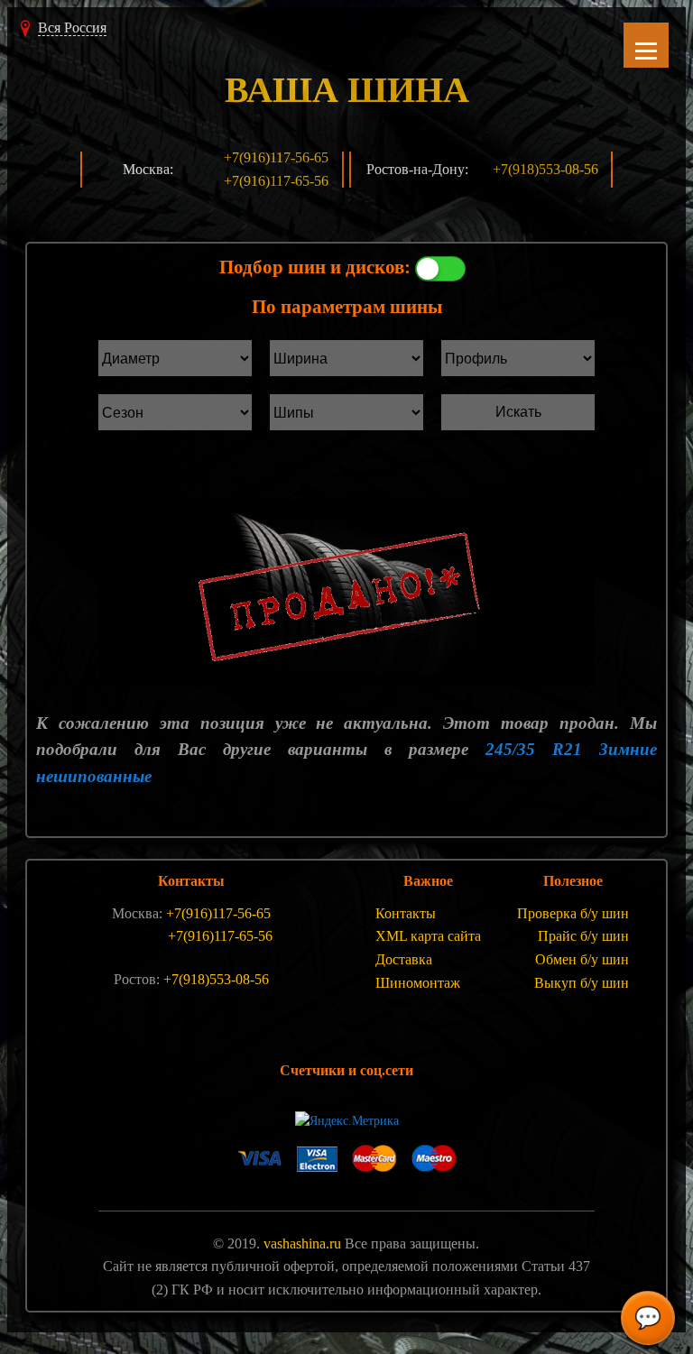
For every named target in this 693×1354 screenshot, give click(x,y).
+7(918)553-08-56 (545, 169)
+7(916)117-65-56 (276, 181)
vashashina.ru (302, 1243)
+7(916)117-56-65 (276, 157)
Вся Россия (72, 27)
